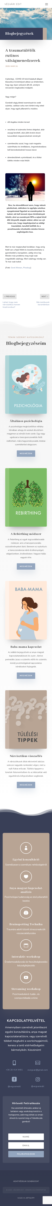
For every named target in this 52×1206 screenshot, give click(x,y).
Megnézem (26, 453)
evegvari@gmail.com (38, 1070)
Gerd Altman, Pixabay (20, 268)
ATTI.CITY (30, 1198)
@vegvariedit (14, 1086)
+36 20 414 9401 (14, 1069)
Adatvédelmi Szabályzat (26, 1181)
